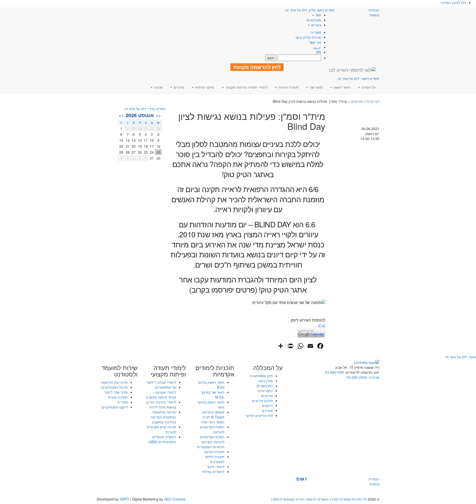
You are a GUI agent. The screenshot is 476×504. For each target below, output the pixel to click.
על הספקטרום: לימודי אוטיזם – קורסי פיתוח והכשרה (161, 392)
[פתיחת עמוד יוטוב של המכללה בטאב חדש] (302, 478)
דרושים (267, 405)
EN (318, 52)
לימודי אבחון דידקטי (161, 382)
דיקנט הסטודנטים (115, 406)
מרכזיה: (373, 377)
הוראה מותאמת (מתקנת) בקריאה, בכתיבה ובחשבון (163, 416)
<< (158, 115)
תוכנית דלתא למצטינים (214, 459)
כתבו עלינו (265, 390)
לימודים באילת (213, 471)
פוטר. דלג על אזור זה (460, 356)
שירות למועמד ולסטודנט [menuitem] (120, 370)
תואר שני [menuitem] (316, 87)
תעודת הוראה (214, 451)
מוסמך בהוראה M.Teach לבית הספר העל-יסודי (212, 416)
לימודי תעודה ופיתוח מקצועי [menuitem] (246, 87)
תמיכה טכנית (118, 397)
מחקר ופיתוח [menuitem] (204, 87)
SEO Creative (174, 499)
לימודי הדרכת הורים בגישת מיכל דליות (161, 404)
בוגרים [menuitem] (315, 24)
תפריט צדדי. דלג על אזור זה (145, 108)
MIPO (124, 499)
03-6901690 (334, 372)
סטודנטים (314, 19)
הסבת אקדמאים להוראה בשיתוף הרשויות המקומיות (210, 441)
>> (121, 115)
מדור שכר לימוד (116, 392)
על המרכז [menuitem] (368, 87)
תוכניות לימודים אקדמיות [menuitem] (214, 370)
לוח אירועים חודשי (259, 415)
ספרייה (316, 32)
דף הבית (372, 101)
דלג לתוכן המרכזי (453, 2)
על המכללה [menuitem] (268, 367)
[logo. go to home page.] (352, 70)
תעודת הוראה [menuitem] (288, 87)
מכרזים (267, 410)
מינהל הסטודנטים (114, 387)
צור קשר (315, 42)
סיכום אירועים (262, 400)
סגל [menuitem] (318, 14)
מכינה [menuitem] (158, 87)
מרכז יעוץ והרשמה (114, 382)
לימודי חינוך (215, 466)
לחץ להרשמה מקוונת (257, 67)
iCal (321, 326)
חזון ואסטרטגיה (261, 375)
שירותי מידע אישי (308, 37)
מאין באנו (266, 380)
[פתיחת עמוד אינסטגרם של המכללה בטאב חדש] (298, 478)
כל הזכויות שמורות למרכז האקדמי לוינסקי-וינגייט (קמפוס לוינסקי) (319, 499)
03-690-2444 (357, 377)
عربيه (317, 47)
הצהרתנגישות (374, 12)
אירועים (356, 101)
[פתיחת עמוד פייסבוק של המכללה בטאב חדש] (306, 478)
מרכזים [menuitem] (178, 87)
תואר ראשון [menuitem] (342, 87)
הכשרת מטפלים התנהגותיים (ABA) (162, 439)
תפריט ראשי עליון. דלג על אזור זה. (309, 9)
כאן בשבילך (264, 385)
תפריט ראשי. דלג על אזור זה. (358, 78)
